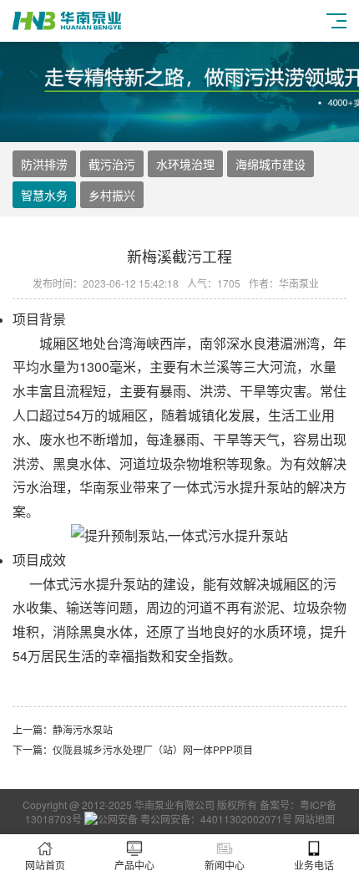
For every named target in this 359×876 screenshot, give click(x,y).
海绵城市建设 (270, 163)
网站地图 (315, 819)
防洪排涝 (44, 163)
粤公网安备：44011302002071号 (215, 819)
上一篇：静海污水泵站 (63, 729)
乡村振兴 (111, 194)
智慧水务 (44, 194)
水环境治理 (185, 163)
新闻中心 (225, 865)
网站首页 (45, 865)
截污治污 (111, 163)
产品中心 (134, 865)
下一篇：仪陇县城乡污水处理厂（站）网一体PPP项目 (133, 749)
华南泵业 (106, 487)
